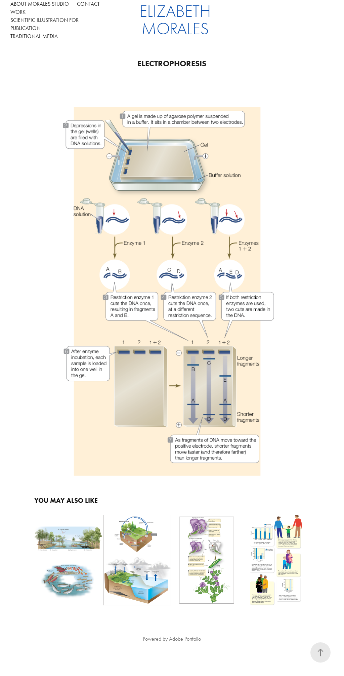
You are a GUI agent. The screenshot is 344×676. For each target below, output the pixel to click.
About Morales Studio (39, 4)
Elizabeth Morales (177, 20)
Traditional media (34, 36)
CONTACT (88, 4)
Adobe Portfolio (185, 639)
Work (18, 12)
